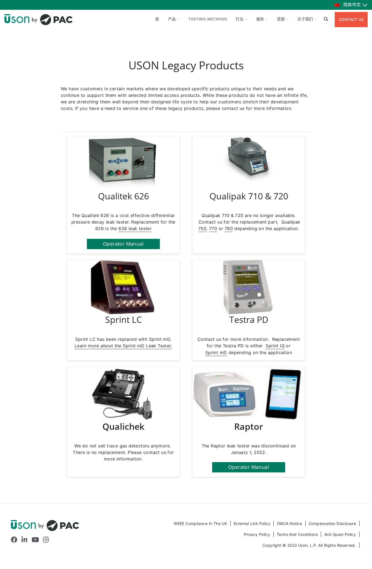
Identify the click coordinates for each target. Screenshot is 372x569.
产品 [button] (172, 19)
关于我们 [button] (305, 19)
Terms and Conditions (298, 534)
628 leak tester (134, 228)
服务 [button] (260, 19)
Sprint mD (216, 352)
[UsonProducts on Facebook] (14, 539)
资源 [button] (281, 19)
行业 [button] (240, 19)
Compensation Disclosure (333, 523)
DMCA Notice (290, 523)
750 (202, 228)
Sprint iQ (275, 345)
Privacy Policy (258, 534)
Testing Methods (207, 19)
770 (213, 228)
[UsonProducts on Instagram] (46, 539)
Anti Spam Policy (340, 534)
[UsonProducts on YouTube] (35, 539)
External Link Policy (253, 523)
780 (229, 228)
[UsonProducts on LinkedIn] (24, 539)
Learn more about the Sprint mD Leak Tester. (123, 345)
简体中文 (352, 4)
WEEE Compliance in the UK (201, 523)
